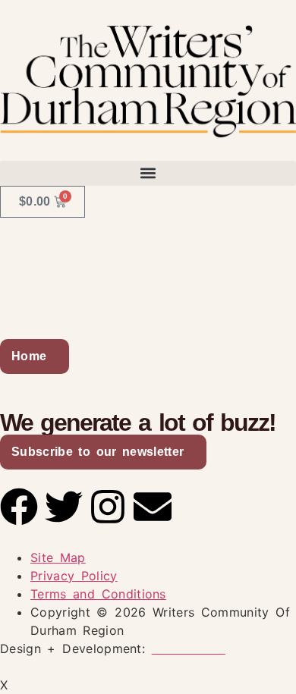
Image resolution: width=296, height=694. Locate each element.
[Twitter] (64, 507)
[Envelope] (153, 507)
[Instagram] (108, 507)
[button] (148, 173)
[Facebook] (19, 507)
